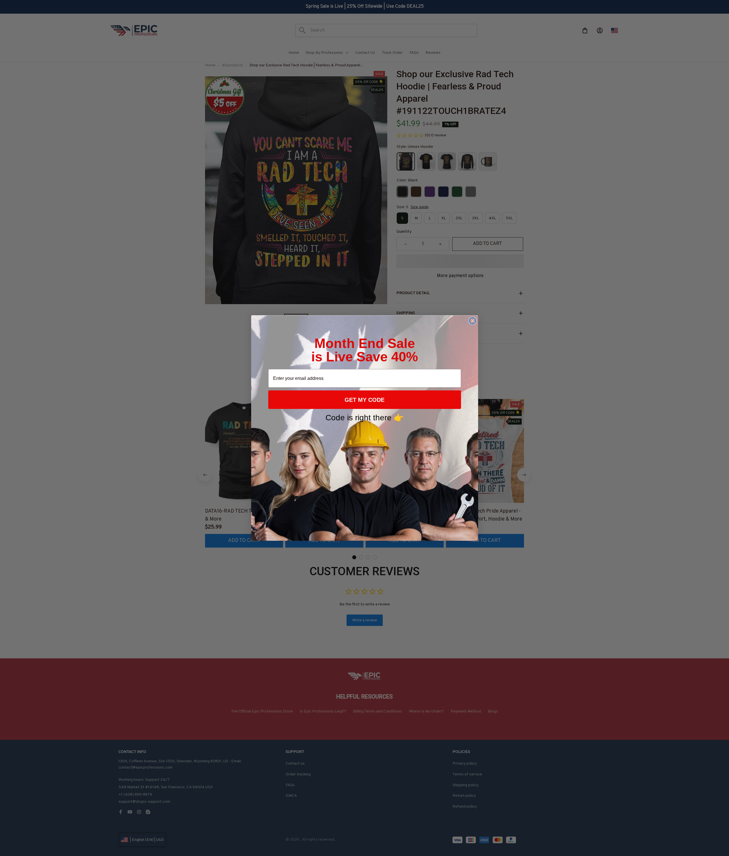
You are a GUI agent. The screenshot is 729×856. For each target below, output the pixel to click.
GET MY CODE (364, 400)
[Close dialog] (472, 321)
